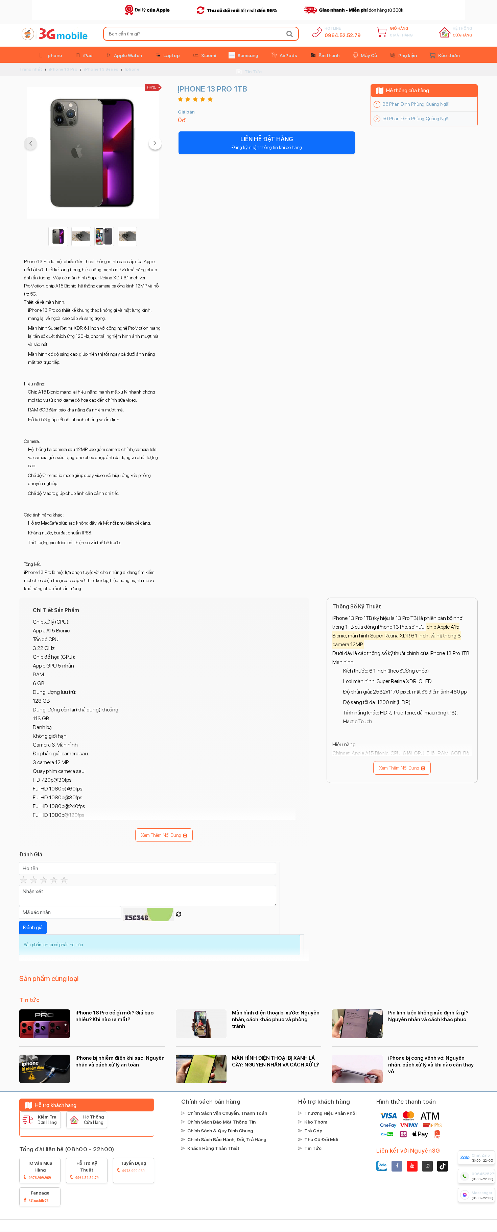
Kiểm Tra (47, 1119)
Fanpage (39, 1196)
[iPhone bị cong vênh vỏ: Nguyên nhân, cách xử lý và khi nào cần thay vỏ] (357, 1069)
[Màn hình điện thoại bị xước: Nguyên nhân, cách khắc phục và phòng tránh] (201, 1023)
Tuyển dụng (133, 1167)
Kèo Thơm (315, 1122)
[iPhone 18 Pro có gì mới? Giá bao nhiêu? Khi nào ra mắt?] (44, 1023)
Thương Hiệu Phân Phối (330, 1113)
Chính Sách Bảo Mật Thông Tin (221, 1122)
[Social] (397, 1166)
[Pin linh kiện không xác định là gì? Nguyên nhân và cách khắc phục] (357, 1023)
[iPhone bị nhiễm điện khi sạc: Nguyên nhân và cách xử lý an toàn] (44, 1069)
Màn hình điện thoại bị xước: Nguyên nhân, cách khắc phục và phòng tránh (276, 1019)
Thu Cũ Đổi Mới (321, 1139)
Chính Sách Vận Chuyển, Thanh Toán (227, 1113)
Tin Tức (313, 1148)
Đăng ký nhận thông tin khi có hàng (267, 142)
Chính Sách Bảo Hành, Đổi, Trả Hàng (226, 1139)
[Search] (289, 33)
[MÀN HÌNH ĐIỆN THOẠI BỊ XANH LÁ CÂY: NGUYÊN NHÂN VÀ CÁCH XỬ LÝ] (201, 1069)
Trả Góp (313, 1130)
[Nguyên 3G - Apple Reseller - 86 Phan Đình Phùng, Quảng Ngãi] (53, 34)
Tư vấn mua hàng (39, 1170)
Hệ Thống (462, 31)
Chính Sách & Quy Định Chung (220, 1130)
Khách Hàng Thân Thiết (213, 1148)
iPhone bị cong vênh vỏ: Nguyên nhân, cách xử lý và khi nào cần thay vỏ (431, 1065)
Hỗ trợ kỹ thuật (87, 1170)
